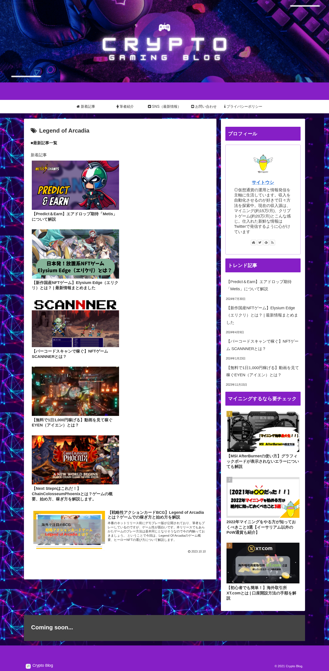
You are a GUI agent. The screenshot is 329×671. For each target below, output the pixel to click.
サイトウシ (263, 182)
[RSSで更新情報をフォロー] (272, 242)
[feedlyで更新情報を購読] (266, 242)
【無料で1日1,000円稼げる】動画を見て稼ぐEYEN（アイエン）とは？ (262, 371)
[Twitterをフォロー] (260, 242)
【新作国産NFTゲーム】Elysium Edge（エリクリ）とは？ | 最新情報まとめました (262, 315)
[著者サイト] (253, 242)
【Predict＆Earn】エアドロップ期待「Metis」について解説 (259, 285)
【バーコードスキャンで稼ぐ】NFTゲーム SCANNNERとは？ (262, 345)
